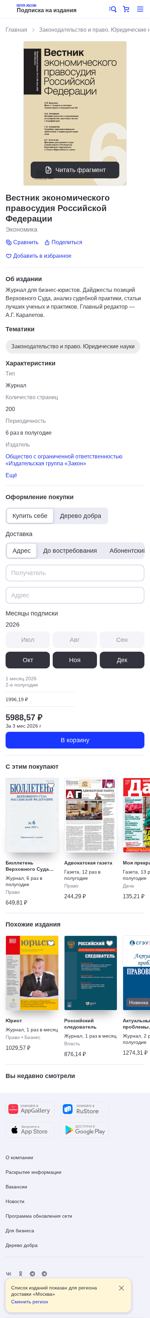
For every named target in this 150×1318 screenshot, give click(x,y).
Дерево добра (22, 1245)
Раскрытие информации (33, 1172)
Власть (72, 1043)
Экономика (21, 229)
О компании (19, 1157)
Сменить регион (29, 1301)
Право (13, 892)
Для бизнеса (20, 1230)
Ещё (11, 475)
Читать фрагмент (80, 169)
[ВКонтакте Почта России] (9, 1274)
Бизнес (32, 1037)
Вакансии (16, 1186)
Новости (15, 1201)
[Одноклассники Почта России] (21, 1274)
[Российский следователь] (90, 973)
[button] (112, 9)
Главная (16, 30)
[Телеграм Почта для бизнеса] (44, 1274)
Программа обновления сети (39, 1216)
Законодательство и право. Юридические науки (73, 346)
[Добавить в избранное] (51, 785)
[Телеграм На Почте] (32, 1274)
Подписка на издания (46, 10)
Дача (128, 886)
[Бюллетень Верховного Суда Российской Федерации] (32, 815)
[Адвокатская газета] (90, 815)
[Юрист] (32, 973)
